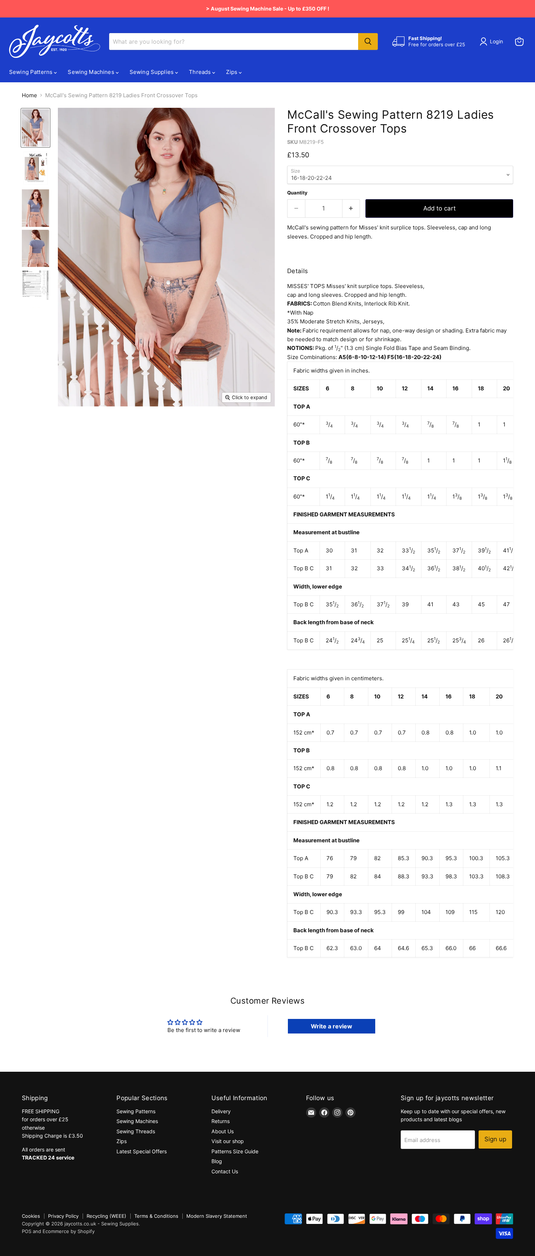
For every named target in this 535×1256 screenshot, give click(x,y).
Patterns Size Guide (234, 1151)
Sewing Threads (135, 1131)
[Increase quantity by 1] (351, 208)
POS (26, 1231)
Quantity (297, 193)
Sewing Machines (91, 71)
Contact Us (224, 1171)
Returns (220, 1121)
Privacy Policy (63, 1216)
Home (29, 95)
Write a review (331, 1026)
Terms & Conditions (156, 1216)
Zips (232, 71)
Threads (200, 71)
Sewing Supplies (152, 71)
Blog (216, 1161)
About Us (222, 1131)
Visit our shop (227, 1141)
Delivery (221, 1111)
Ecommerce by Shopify (69, 1231)
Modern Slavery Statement (216, 1216)
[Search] (368, 41)
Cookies (31, 1216)
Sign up (495, 1139)
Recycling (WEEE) (106, 1216)
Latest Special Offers (141, 1151)
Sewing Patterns (31, 71)
